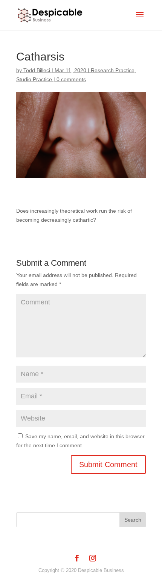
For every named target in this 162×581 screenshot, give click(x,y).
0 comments (71, 79)
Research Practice (112, 70)
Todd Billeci (36, 70)
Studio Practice (34, 79)
